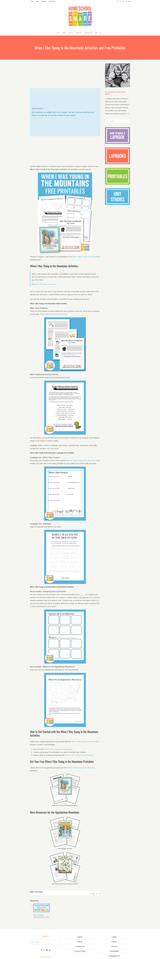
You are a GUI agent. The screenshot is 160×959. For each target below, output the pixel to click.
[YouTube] (47, 950)
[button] (100, 32)
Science (115, 946)
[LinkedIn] (49, 950)
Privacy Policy (80, 951)
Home (80, 937)
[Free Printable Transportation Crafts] (41, 908)
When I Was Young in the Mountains (86, 257)
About (80, 942)
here (127, 113)
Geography (114, 951)
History (114, 942)
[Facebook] (41, 950)
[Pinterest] (44, 950)
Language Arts (114, 956)
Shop (114, 937)
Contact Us (80, 946)
